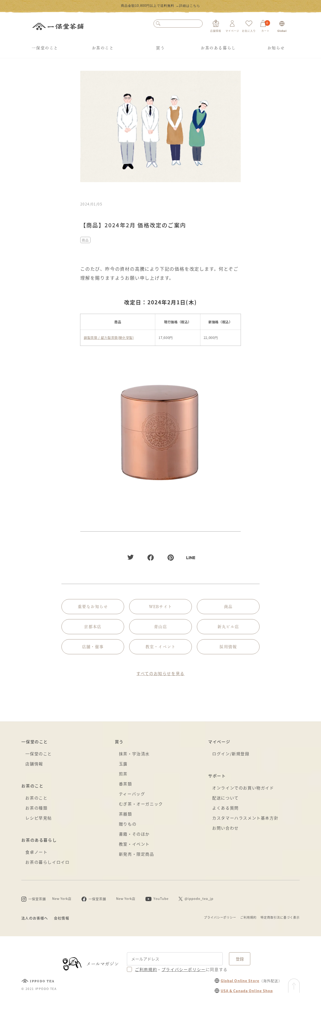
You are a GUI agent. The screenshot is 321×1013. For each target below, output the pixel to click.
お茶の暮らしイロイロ (47, 862)
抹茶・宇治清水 (134, 754)
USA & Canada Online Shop (247, 990)
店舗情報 (34, 764)
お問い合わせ (225, 828)
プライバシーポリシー (220, 917)
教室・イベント (160, 647)
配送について (225, 798)
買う (160, 48)
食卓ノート (36, 852)
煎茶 (123, 774)
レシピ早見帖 (38, 818)
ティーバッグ (132, 794)
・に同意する (181, 969)
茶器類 (125, 814)
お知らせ (276, 48)
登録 (240, 959)
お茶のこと (103, 48)
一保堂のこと (45, 48)
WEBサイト (160, 607)
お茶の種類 (36, 808)
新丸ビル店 (228, 627)
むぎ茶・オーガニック (141, 804)
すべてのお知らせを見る (160, 673)
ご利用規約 (248, 917)
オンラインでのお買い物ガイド (243, 788)
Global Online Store (240, 980)
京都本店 (92, 627)
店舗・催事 (93, 647)
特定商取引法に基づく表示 (280, 917)
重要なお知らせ (93, 607)
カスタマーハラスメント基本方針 (245, 818)
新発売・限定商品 (136, 854)
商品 (85, 240)
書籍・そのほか (134, 834)
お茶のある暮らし (218, 48)
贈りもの (127, 824)
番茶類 (125, 784)
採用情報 (228, 647)
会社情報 (61, 917)
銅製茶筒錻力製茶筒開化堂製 (109, 337)
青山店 (160, 627)
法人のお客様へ (34, 917)
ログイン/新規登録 (230, 754)
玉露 (123, 764)
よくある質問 (225, 808)
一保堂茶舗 (58, 26)
